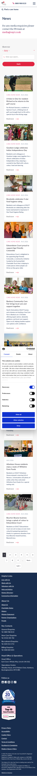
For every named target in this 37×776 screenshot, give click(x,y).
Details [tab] (18, 354)
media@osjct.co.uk (11, 32)
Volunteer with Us (8, 586)
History (4, 611)
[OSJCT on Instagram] (12, 682)
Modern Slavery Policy (9, 749)
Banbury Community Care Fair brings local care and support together (17, 304)
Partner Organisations (9, 617)
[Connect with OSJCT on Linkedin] (3, 682)
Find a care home (11, 9)
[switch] (32, 393)
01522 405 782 (9, 638)
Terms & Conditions (8, 742)
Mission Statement (8, 614)
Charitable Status (7, 608)
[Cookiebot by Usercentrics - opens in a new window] (26, 349)
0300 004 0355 (9, 650)
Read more (10, 119)
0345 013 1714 (9, 644)
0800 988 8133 (9, 632)
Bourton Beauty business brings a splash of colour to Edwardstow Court (17, 520)
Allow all (18, 414)
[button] (34, 3)
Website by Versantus (7, 772)
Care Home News (13, 95)
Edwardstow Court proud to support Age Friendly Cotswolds (17, 248)
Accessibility (6, 731)
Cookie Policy (6, 735)
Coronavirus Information (10, 596)
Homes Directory (7, 593)
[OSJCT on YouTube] (9, 682)
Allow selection (18, 420)
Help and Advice (7, 589)
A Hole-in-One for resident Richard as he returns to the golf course (17, 101)
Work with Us (6, 583)
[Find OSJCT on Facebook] (6, 682)
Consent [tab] (6, 354)
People (4, 621)
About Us (5, 605)
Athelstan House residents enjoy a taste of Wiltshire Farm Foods (17, 466)
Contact (4, 738)
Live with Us (6, 580)
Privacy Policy (6, 728)
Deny (18, 426)
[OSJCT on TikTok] (15, 682)
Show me (6, 47)
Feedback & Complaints (9, 745)
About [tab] (30, 354)
